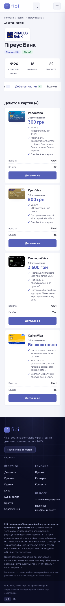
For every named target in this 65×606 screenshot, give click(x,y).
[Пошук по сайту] (36, 6)
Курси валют (11, 496)
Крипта (8, 503)
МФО (7, 490)
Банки (21, 17)
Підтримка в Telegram (19, 449)
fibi (12, 6)
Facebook (9, 457)
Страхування (12, 509)
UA (7, 599)
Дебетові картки (27, 86)
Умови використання (47, 499)
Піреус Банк (35, 17)
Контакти (40, 484)
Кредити (9, 478)
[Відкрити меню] (57, 6)
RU (14, 599)
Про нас (40, 472)
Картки (8, 484)
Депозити (10, 472)
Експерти (40, 478)
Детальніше (32, 175)
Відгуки (52, 86)
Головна (9, 17)
